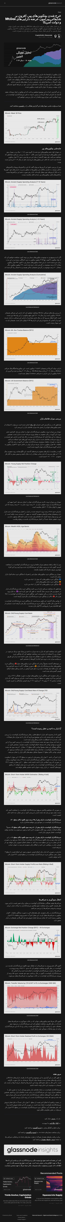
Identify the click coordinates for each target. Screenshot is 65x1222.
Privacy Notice (21, 1217)
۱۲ (34, 425)
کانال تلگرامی (53, 1123)
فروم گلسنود (37, 1128)
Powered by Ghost (7, 1215)
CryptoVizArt (39, 35)
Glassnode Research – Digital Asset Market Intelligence (45, 1215)
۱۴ (31, 425)
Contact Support (21, 1219)
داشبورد (21, 106)
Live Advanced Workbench (32, 307)
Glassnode (48, 35)
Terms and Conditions (21, 1215)
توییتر (53, 1119)
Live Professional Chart (32, 1015)
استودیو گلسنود (31, 1132)
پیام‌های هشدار (46, 1139)
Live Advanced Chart (32, 214)
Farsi (59, 12)
